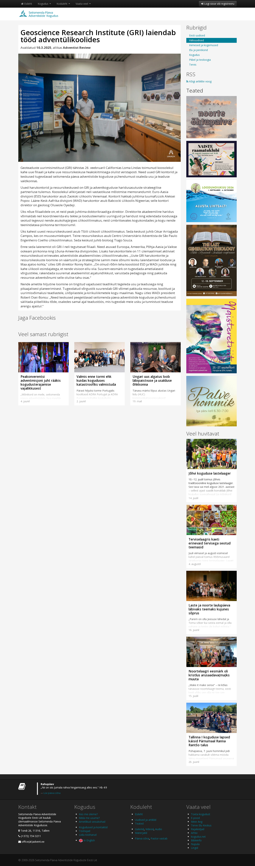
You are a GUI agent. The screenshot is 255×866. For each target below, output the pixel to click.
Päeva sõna (142, 838)
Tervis (192, 64)
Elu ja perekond (198, 50)
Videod (149, 829)
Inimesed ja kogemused (203, 45)
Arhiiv (194, 833)
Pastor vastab (159, 838)
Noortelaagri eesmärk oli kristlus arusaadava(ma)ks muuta (209, 675)
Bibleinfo (196, 840)
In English (89, 840)
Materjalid (141, 833)
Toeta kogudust (200, 814)
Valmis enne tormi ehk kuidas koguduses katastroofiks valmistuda (96, 380)
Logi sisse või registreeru (218, 3)
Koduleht (62, 3)
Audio (158, 829)
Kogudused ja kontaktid (93, 827)
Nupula (195, 844)
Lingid (194, 848)
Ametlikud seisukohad (92, 821)
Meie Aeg (196, 821)
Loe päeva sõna (51, 792)
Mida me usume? (89, 818)
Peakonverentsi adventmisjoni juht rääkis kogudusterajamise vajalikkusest (41, 382)
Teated (194, 90)
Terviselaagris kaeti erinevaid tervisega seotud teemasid (210, 543)
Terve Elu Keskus (201, 825)
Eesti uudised (197, 35)
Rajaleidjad (197, 829)
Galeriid (139, 829)
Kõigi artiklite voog (200, 81)
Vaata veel (82, 3)
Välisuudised (196, 40)
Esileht (28, 3)
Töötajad (84, 831)
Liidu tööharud (88, 834)
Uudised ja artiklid (145, 820)
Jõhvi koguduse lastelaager (210, 473)
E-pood (195, 818)
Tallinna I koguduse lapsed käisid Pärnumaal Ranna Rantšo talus (209, 741)
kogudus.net (198, 836)
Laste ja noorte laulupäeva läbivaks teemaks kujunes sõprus (209, 609)
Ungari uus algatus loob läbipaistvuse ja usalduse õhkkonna (152, 380)
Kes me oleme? (88, 814)
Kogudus (43, 3)
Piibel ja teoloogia (200, 59)
